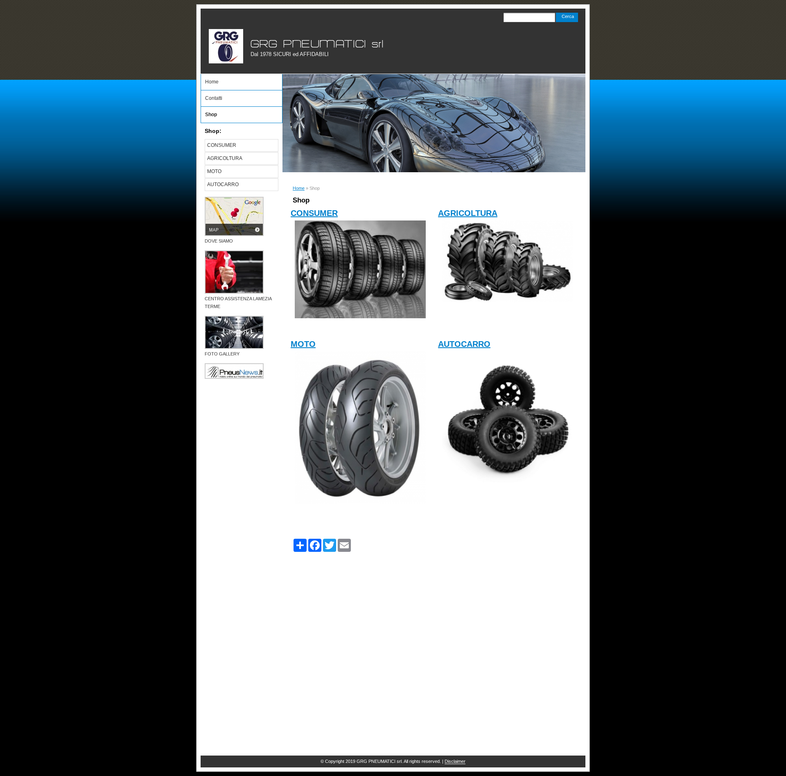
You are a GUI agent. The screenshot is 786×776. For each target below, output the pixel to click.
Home (299, 188)
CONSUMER (314, 213)
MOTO (303, 344)
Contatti (213, 98)
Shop (211, 114)
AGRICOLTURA (467, 213)
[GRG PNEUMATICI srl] (226, 46)
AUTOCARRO (464, 344)
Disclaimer (455, 761)
